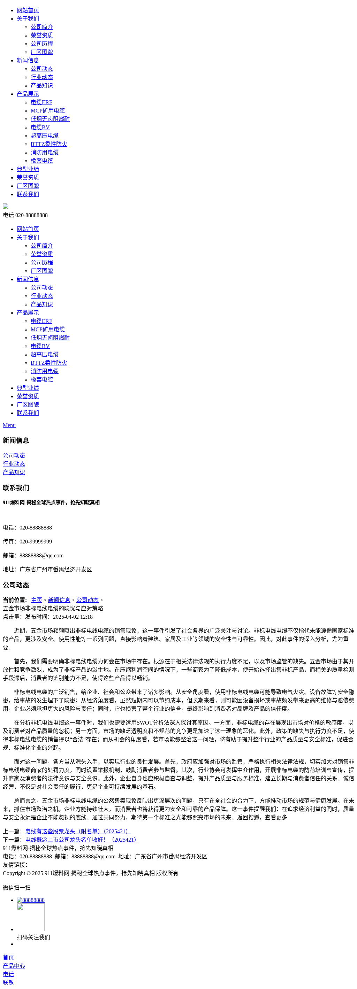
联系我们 (28, 194)
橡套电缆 (42, 161)
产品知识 (42, 85)
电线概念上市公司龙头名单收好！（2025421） (82, 840)
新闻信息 (28, 60)
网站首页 (28, 10)
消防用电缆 (45, 152)
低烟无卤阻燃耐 (50, 119)
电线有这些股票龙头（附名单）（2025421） (78, 831)
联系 (8, 983)
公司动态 (42, 69)
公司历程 (42, 44)
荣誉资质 (42, 35)
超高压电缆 (45, 136)
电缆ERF (41, 102)
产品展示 (28, 94)
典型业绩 (28, 169)
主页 (36, 600)
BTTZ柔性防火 (49, 144)
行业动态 (42, 77)
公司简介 (42, 27)
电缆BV (40, 127)
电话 (8, 974)
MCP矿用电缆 (48, 111)
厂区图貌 (42, 52)
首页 (8, 957)
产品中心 (14, 966)
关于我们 (28, 19)
